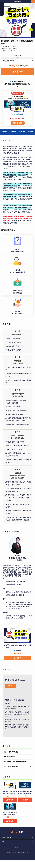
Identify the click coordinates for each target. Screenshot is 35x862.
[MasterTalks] (17, 1)
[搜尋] (29, 1)
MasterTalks (14, 852)
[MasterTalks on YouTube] (18, 847)
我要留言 (11, 686)
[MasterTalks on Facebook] (15, 847)
